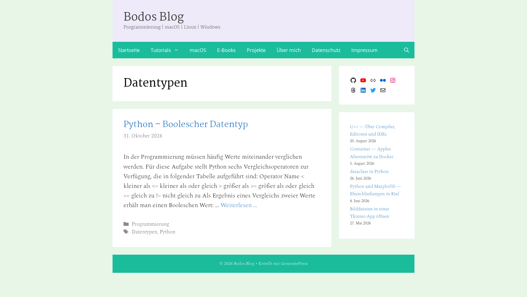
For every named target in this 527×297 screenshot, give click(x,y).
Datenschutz (326, 50)
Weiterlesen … (239, 205)
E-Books (226, 50)
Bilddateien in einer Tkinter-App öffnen (369, 212)
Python (167, 232)
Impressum (364, 50)
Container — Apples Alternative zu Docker (371, 152)
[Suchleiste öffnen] (406, 50)
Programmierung (150, 224)
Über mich (289, 50)
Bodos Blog (154, 17)
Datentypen (144, 232)
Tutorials (161, 50)
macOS (198, 50)
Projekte (256, 50)
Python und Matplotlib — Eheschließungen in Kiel (375, 190)
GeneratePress (294, 263)
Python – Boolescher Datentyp (186, 125)
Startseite (129, 50)
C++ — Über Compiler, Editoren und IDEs (372, 130)
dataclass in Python (369, 171)
